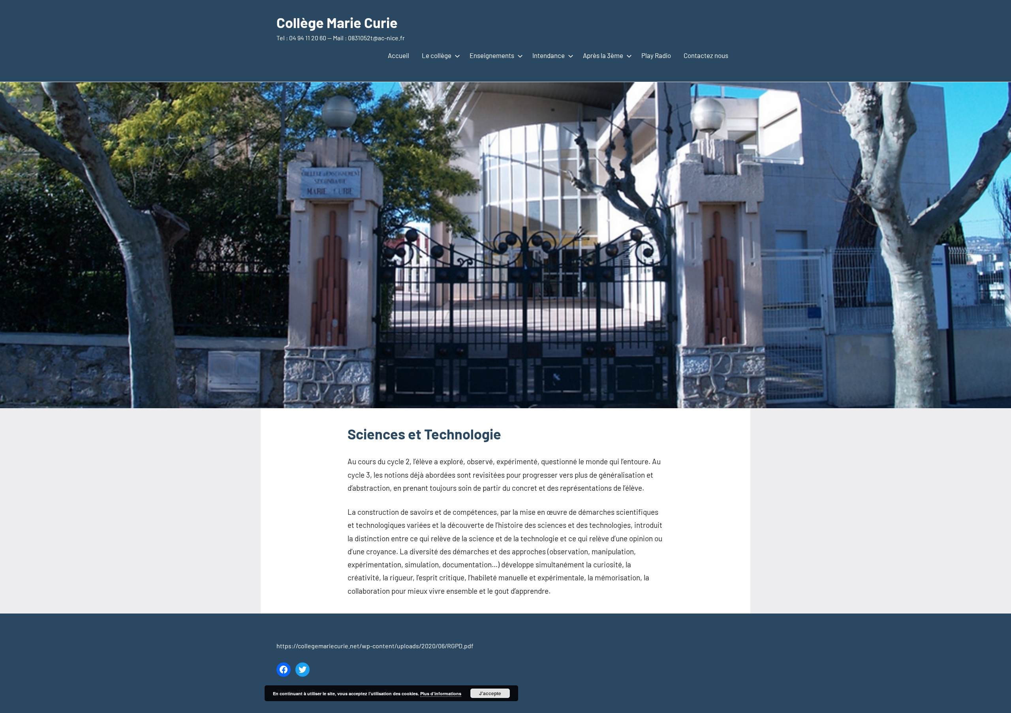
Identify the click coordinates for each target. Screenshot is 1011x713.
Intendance (548, 55)
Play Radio (656, 55)
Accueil (398, 55)
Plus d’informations (440, 693)
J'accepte (490, 693)
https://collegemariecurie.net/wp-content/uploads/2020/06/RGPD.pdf (375, 645)
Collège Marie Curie (337, 22)
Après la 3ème (603, 55)
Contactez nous (706, 55)
